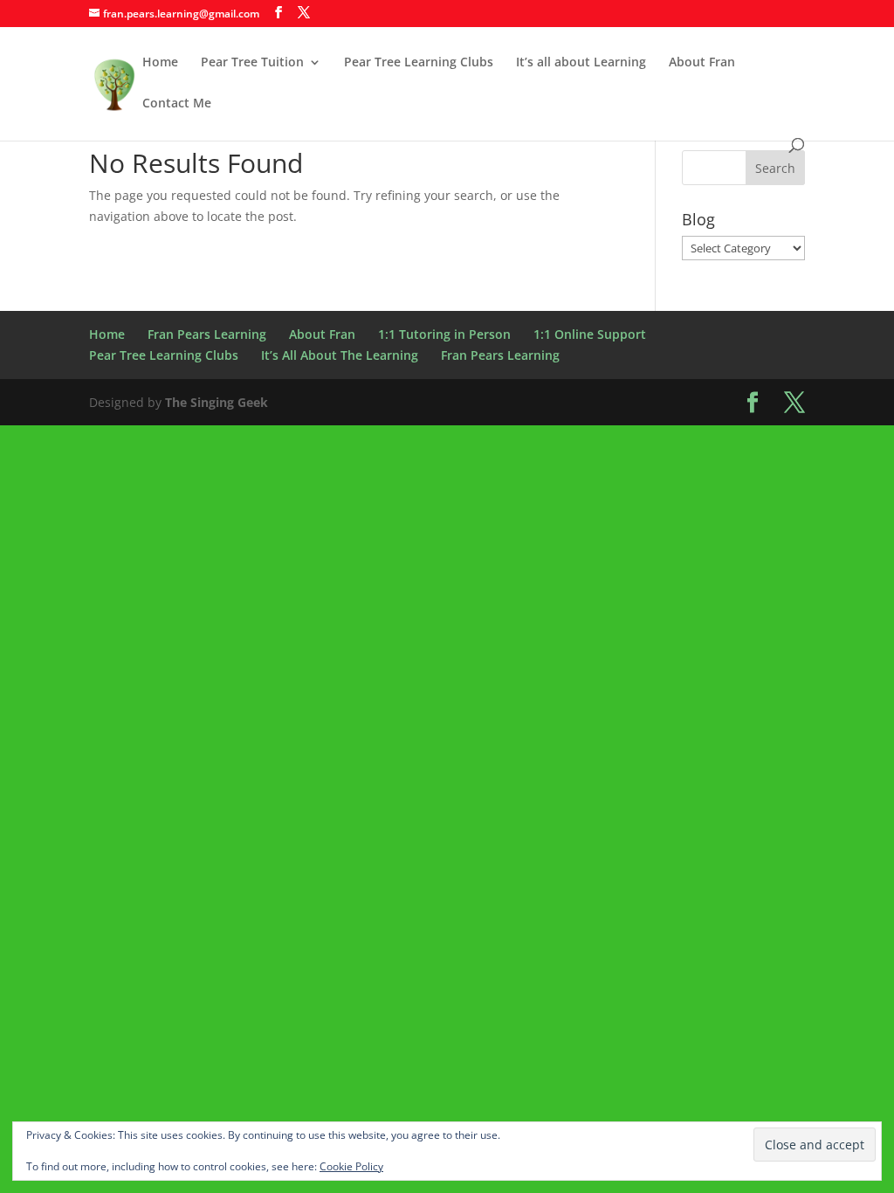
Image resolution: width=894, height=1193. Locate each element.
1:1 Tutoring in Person (444, 334)
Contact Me (176, 104)
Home (160, 63)
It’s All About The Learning (339, 355)
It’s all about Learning (581, 63)
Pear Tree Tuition (252, 63)
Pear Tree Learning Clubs (418, 63)
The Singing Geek (216, 402)
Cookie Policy (351, 1166)
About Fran (702, 63)
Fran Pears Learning (207, 334)
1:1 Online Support (589, 334)
